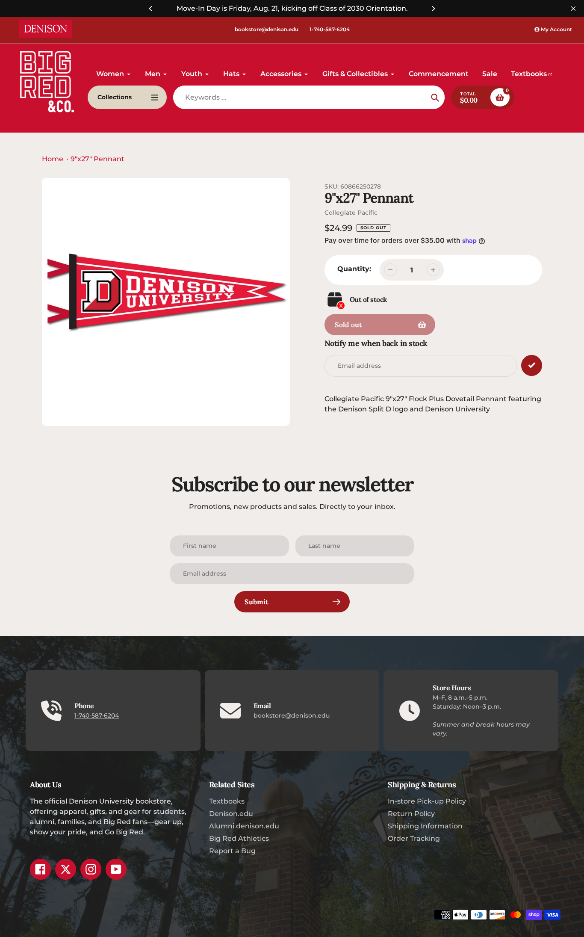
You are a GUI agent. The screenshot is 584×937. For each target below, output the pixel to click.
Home (52, 159)
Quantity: (354, 269)
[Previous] (151, 8)
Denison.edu (231, 814)
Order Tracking (414, 838)
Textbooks (227, 801)
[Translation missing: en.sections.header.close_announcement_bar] (573, 8)
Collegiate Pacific (351, 212)
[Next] (433, 8)
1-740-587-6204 (330, 29)
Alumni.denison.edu (244, 826)
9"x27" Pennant (97, 159)
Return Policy (411, 814)
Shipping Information (425, 826)
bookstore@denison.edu (266, 29)
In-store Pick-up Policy (427, 801)
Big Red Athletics (239, 838)
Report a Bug (232, 851)
